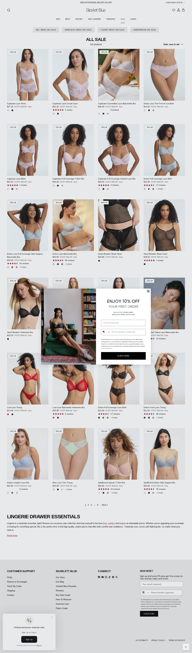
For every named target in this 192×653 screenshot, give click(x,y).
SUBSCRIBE (123, 355)
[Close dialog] (148, 291)
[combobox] (105, 332)
